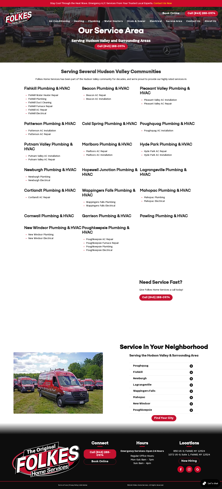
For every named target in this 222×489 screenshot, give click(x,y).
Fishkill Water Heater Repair (43, 95)
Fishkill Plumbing (37, 99)
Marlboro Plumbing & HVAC (107, 144)
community (105, 79)
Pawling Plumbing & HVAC (164, 216)
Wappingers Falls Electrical (100, 205)
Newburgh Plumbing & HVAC (50, 170)
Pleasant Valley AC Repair (158, 103)
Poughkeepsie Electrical (99, 250)
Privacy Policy (73, 485)
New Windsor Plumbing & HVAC (52, 228)
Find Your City (164, 418)
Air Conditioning (59, 21)
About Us (210, 21)
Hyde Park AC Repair (155, 151)
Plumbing (94, 21)
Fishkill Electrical (37, 113)
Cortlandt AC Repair (39, 197)
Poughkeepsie (142, 410)
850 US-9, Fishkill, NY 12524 (189, 451)
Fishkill (138, 372)
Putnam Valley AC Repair (41, 159)
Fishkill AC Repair (37, 110)
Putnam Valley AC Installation (44, 156)
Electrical (156, 21)
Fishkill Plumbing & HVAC (47, 89)
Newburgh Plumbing (39, 177)
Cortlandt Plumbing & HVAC (50, 191)
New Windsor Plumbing (41, 234)
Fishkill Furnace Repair (40, 106)
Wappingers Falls (144, 391)
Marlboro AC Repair (96, 151)
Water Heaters (113, 21)
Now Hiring (189, 461)
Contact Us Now (163, 3)
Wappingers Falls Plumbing (101, 202)
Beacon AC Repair (96, 95)
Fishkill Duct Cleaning (40, 102)
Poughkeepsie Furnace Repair (102, 243)
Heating (79, 21)
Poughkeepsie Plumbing (99, 246)
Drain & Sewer (136, 21)
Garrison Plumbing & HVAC (106, 216)
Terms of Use (63, 485)
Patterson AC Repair (39, 134)
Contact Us (193, 21)
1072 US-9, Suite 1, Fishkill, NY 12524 (189, 454)
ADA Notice (83, 485)
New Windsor (141, 403)
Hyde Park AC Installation (158, 155)
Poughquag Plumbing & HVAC (167, 124)
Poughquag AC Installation (158, 130)
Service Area (174, 21)
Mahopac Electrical (154, 201)
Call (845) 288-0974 (201, 13)
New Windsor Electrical (40, 238)
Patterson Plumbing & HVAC (50, 124)
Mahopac (139, 397)
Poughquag (140, 365)
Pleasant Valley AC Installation (160, 100)
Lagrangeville (142, 384)
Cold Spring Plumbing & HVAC (109, 124)
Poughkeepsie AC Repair (99, 239)
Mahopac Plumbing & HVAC (165, 191)
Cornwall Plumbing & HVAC (49, 216)
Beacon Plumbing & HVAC (105, 89)
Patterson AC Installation (42, 130)
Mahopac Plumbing (154, 197)
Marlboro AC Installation (99, 155)
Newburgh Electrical (39, 180)
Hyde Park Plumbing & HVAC (166, 144)
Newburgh (140, 378)
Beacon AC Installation (98, 99)
